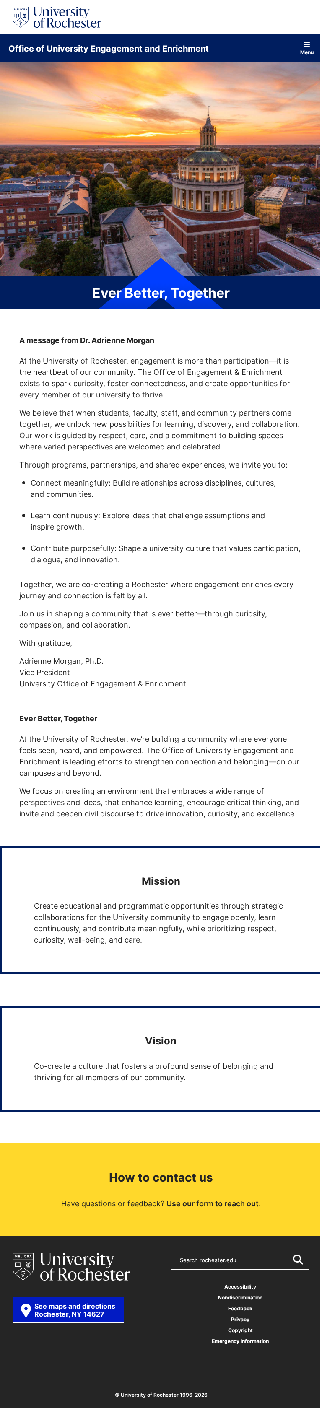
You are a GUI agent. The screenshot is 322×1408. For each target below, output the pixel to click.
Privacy (240, 1319)
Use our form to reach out (212, 1203)
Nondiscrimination (240, 1297)
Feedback (240, 1308)
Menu (307, 52)
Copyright (240, 1330)
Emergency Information (240, 1341)
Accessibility (240, 1286)
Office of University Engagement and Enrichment (108, 48)
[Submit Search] (297, 1259)
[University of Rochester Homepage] (57, 17)
